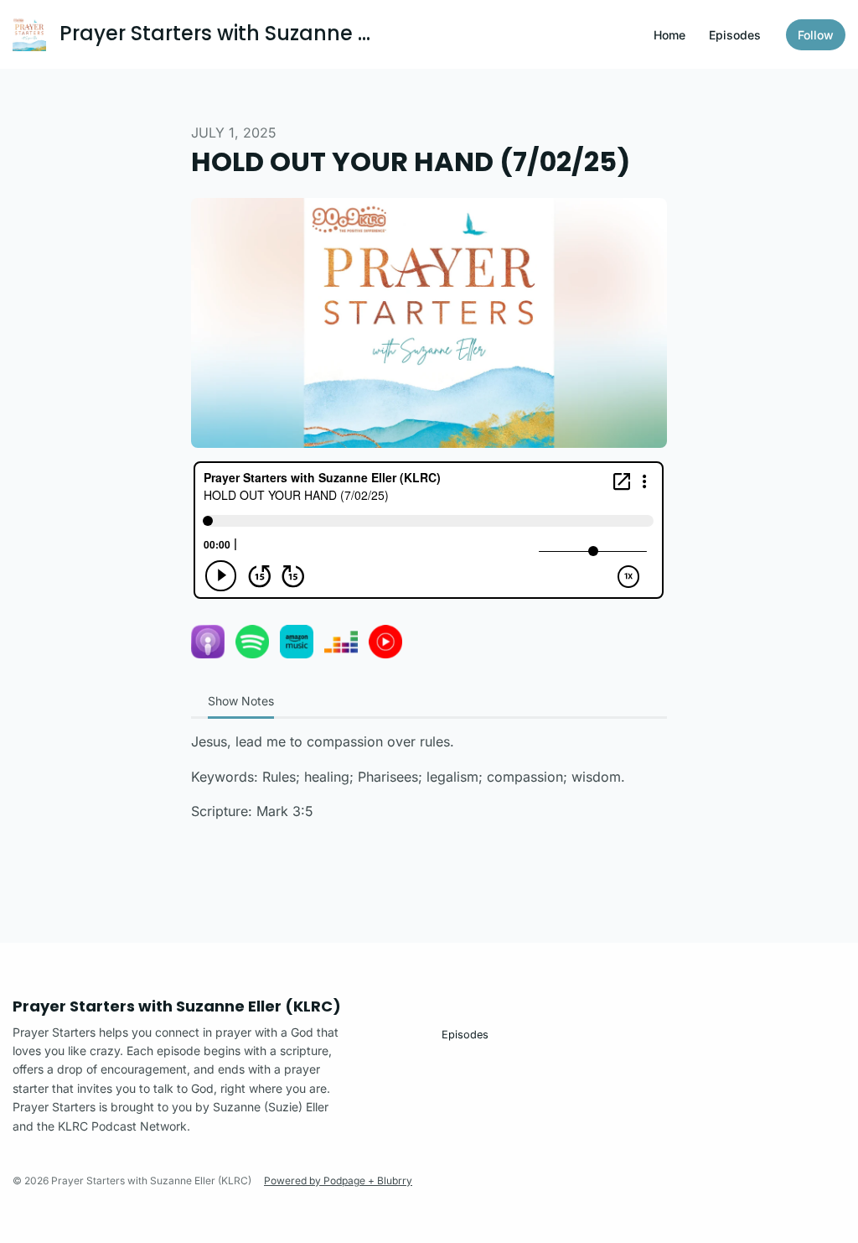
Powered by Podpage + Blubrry (338, 1180)
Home (669, 35)
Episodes (735, 35)
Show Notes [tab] (241, 701)
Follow (816, 35)
